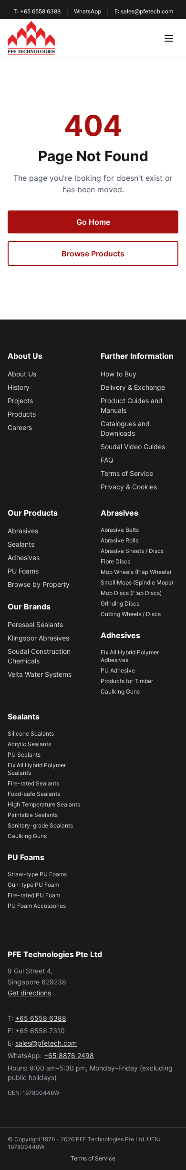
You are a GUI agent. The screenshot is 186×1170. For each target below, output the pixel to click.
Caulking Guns (120, 691)
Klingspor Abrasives (38, 638)
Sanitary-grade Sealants (40, 825)
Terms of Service (127, 473)
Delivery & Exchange (133, 387)
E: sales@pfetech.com (143, 11)
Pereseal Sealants (35, 624)
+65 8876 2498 (69, 1055)
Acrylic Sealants (29, 744)
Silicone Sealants (31, 733)
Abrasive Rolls (119, 540)
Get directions (29, 993)
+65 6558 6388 (40, 1018)
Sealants (21, 544)
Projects (20, 401)
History (19, 387)
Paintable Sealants (33, 814)
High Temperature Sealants (44, 804)
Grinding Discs (120, 603)
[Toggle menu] (168, 38)
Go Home (93, 222)
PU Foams (23, 571)
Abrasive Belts (120, 529)
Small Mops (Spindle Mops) (137, 582)
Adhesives (24, 557)
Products (22, 414)
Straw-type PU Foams (37, 874)
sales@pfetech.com (46, 1043)
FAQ (107, 460)
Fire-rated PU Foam (34, 895)
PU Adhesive (118, 670)
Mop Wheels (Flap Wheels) (136, 571)
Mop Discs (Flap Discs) (131, 592)
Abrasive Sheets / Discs (132, 550)
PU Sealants (24, 754)
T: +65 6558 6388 (37, 11)
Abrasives (23, 531)
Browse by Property (39, 584)
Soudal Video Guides (133, 446)
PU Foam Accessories (37, 905)
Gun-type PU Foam (33, 884)
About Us (22, 374)
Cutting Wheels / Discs (131, 614)
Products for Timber (127, 680)
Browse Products (93, 253)
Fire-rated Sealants (33, 783)
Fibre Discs (115, 561)
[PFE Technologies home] (31, 38)
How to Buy (118, 374)
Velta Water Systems (40, 674)
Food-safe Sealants (34, 793)
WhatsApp (87, 11)
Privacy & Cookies (129, 487)
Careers (20, 427)
